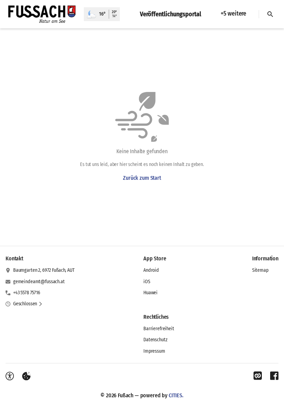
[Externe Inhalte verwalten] (26, 376)
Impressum (154, 351)
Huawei (150, 293)
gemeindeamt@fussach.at (39, 282)
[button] (28, 303)
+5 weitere (233, 13)
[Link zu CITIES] (258, 376)
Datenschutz (155, 340)
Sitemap (260, 270)
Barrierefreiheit (158, 329)
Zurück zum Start (142, 178)
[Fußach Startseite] (42, 14)
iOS (146, 282)
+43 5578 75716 (26, 293)
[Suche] (270, 14)
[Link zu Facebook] (274, 376)
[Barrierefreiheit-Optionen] (10, 376)
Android (151, 270)
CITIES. (176, 395)
